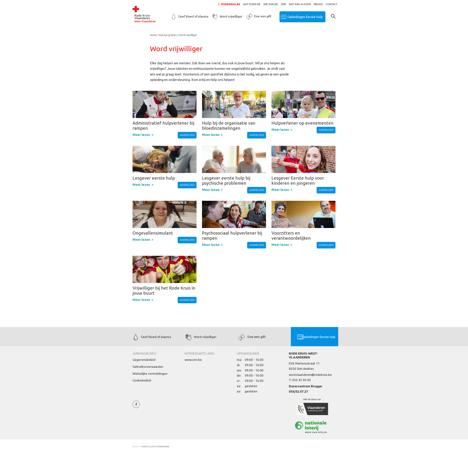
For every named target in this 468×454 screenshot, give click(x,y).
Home (153, 35)
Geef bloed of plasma (193, 16)
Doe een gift (262, 16)
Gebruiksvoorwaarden (148, 366)
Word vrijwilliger (231, 16)
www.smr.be (193, 359)
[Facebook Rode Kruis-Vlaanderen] (136, 406)
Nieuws (318, 4)
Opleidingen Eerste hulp (305, 17)
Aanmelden (187, 135)
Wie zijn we (270, 4)
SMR (283, 4)
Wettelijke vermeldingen (150, 373)
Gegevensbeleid (144, 359)
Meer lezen (141, 134)
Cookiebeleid (142, 380)
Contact (331, 4)
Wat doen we (252, 4)
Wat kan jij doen (300, 4)
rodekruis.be (230, 4)
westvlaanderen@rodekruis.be (310, 374)
